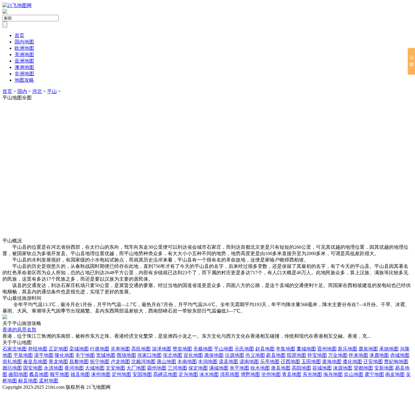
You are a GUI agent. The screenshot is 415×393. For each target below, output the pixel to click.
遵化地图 (352, 361)
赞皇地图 (182, 348)
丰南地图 (187, 361)
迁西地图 (290, 361)
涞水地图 (209, 374)
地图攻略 (24, 80)
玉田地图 (311, 361)
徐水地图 (260, 368)
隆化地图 (64, 355)
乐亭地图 (270, 361)
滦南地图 (249, 361)
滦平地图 (43, 355)
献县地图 (28, 380)
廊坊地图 (12, 368)
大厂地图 (136, 368)
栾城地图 (79, 348)
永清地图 (53, 368)
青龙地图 (58, 361)
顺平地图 (59, 374)
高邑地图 (141, 348)
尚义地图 (255, 355)
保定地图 (198, 368)
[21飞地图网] (17, 5)
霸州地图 (156, 368)
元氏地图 (244, 348)
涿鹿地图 (379, 355)
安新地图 (384, 368)
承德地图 (389, 348)
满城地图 (218, 368)
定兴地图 (188, 374)
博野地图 (250, 374)
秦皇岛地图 (35, 361)
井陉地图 (37, 348)
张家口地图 (149, 355)
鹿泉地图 (368, 348)
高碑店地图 (165, 374)
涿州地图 (101, 374)
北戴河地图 (143, 361)
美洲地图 (24, 54)
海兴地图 (333, 374)
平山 (52, 91)
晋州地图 (327, 348)
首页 (19, 35)
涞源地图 (342, 368)
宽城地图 (105, 355)
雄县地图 (80, 374)
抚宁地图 (99, 361)
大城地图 (95, 368)
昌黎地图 (79, 361)
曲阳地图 (18, 374)
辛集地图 (285, 348)
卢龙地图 (120, 361)
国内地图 (24, 41)
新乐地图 (347, 348)
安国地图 (142, 374)
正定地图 (58, 348)
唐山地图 (166, 361)
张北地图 (172, 355)
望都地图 (363, 368)
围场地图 (126, 355)
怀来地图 (358, 355)
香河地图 (74, 368)
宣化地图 (193, 355)
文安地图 (115, 368)
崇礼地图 (12, 361)
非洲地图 (24, 73)
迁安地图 (373, 361)
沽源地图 (234, 355)
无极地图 (203, 348)
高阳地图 (301, 368)
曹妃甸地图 (396, 361)
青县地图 (291, 374)
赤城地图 (400, 355)
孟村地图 (48, 380)
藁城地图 (306, 348)
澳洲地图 (24, 67)
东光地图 (312, 374)
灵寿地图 (120, 348)
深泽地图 (161, 348)
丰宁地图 (85, 355)
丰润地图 (208, 361)
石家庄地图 (14, 348)
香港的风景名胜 (19, 329)
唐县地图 (280, 368)
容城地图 (322, 368)
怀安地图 (317, 355)
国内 (22, 91)
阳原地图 (296, 355)
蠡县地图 (39, 374)
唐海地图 (331, 361)
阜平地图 (239, 368)
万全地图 (338, 355)
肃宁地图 (374, 374)
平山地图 (223, 348)
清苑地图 (229, 374)
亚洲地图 (24, 60)
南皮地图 (395, 374)
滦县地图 (228, 361)
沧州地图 (271, 374)
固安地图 (33, 368)
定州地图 (121, 374)
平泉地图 (23, 355)
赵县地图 (265, 348)
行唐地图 (99, 348)
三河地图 (177, 368)
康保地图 (214, 355)
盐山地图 (353, 374)
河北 (37, 91)
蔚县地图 (276, 355)
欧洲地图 (24, 48)
